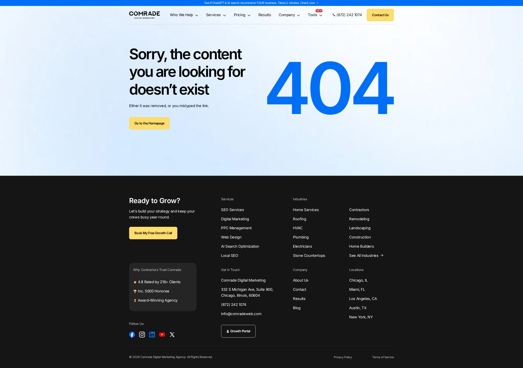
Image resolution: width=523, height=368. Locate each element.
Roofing (299, 219)
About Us (300, 280)
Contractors (359, 210)
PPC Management (236, 228)
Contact (299, 289)
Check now (307, 2)
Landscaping (360, 228)
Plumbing (301, 237)
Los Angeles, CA (363, 298)
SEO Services (232, 210)
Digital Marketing (235, 219)
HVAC (298, 228)
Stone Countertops (309, 255)
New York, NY (361, 317)
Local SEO (229, 255)
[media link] (132, 335)
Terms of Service (383, 357)
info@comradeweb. (241, 314)
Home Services (306, 210)
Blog (297, 308)
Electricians (302, 246)
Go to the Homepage (149, 123)
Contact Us (380, 15)
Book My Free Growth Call (153, 233)
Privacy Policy (343, 357)
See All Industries (364, 255)
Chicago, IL (358, 280)
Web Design (231, 237)
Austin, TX (357, 308)
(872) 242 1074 (233, 304)
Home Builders (361, 246)
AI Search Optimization (240, 246)
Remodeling (359, 219)
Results (264, 15)
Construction (360, 237)
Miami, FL (357, 289)
